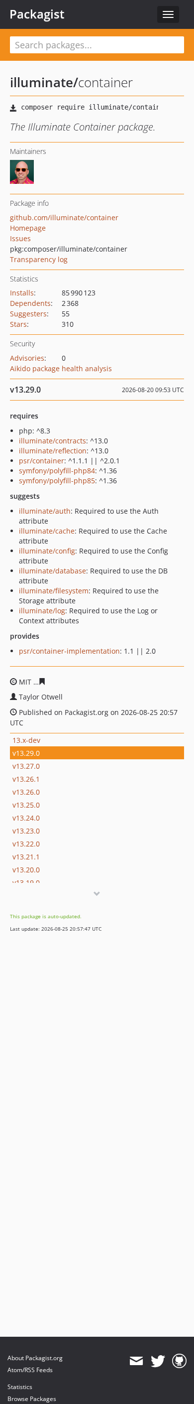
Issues (20, 238)
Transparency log (39, 259)
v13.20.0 (26, 869)
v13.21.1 (26, 856)
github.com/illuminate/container (64, 217)
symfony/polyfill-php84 (57, 470)
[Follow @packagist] (158, 1361)
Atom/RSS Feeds (30, 1370)
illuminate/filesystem (54, 590)
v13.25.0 (26, 805)
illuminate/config (47, 551)
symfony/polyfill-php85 (57, 480)
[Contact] (136, 1361)
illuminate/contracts (52, 440)
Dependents (30, 303)
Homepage (28, 228)
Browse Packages (31, 1399)
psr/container (41, 460)
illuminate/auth (45, 511)
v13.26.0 (26, 792)
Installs (22, 292)
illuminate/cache (47, 531)
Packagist (37, 14)
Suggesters (28, 313)
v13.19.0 (26, 882)
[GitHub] (179, 1361)
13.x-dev (26, 740)
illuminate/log (42, 610)
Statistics (19, 1387)
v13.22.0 (26, 843)
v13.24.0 (26, 818)
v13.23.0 (26, 831)
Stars (18, 324)
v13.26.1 (26, 779)
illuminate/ (44, 82)
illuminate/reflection (53, 450)
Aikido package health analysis (61, 368)
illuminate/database (52, 570)
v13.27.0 (26, 766)
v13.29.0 (26, 753)
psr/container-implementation (69, 651)
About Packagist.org (35, 1358)
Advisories (27, 358)
